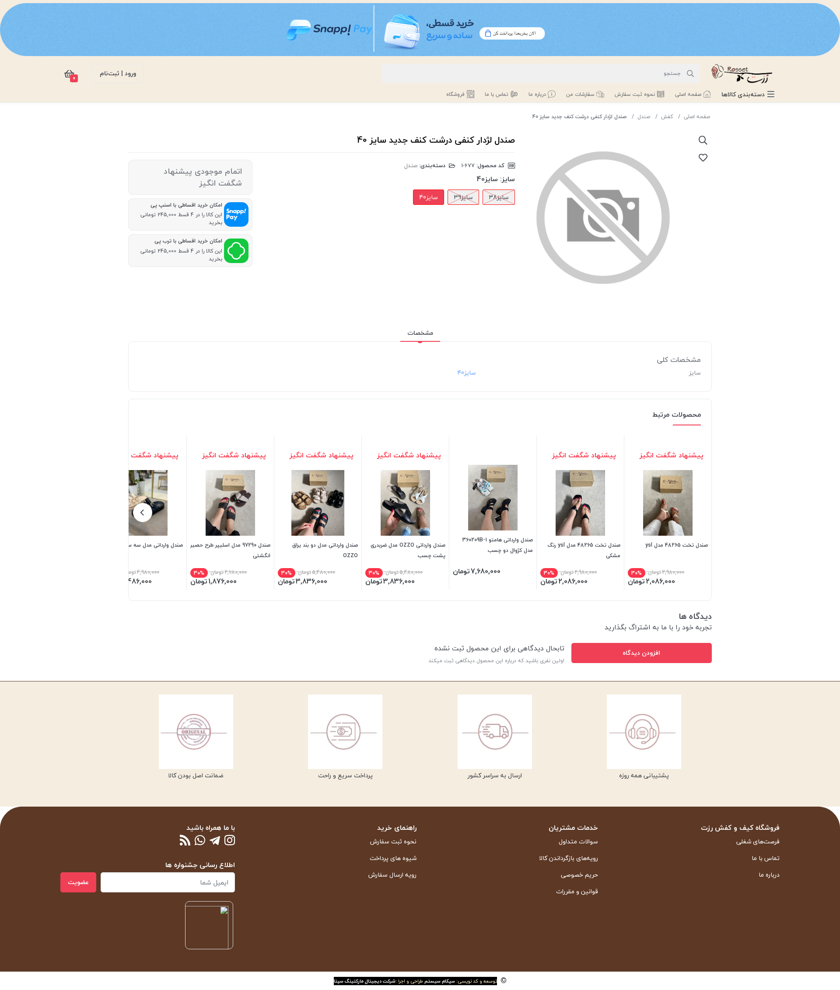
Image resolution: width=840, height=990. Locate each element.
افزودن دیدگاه (641, 652)
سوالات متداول (578, 841)
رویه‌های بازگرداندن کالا (568, 858)
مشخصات (420, 332)
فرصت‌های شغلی (758, 841)
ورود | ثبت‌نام (118, 73)
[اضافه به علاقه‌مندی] (703, 157)
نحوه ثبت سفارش (393, 841)
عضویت (78, 882)
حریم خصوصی (579, 874)
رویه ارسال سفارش (392, 874)
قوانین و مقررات (577, 891)
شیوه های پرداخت (393, 858)
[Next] (142, 512)
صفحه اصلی (697, 116)
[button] (748, 94)
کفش (667, 116)
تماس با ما (766, 858)
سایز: (507, 179)
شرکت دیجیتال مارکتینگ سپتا (365, 981)
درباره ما (769, 874)
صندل (643, 116)
